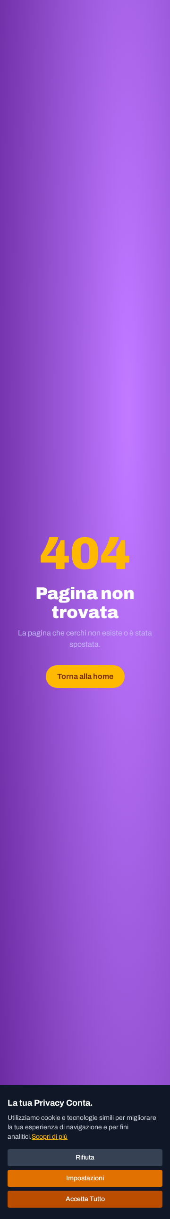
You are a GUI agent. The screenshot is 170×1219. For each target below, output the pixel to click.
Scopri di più (50, 1136)
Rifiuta (85, 1157)
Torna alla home (85, 676)
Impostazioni (85, 1178)
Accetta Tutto (85, 1198)
